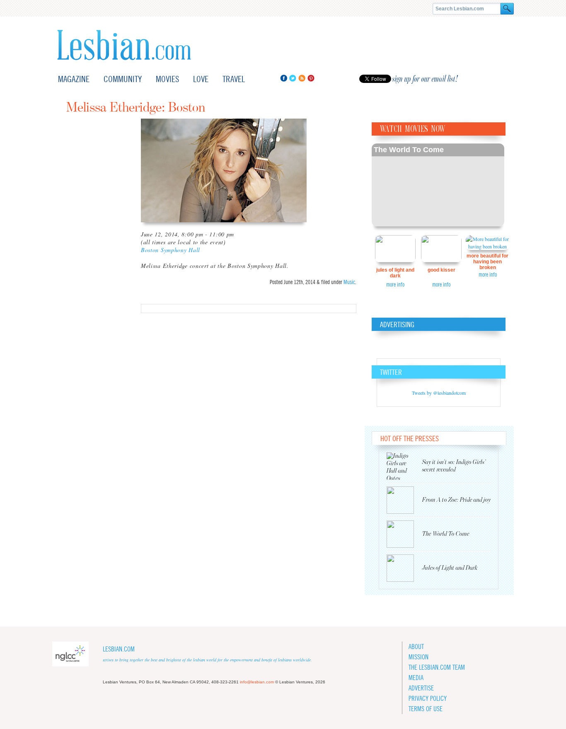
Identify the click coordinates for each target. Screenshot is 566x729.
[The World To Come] (404, 534)
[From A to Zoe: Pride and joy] (404, 500)
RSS (301, 78)
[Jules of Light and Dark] (404, 568)
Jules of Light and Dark (395, 273)
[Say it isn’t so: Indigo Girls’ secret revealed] (404, 466)
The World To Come (409, 150)
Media (416, 678)
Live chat (498, 79)
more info (395, 284)
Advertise (421, 688)
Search (507, 9)
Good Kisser (441, 270)
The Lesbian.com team (437, 667)
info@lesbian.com (257, 682)
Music (349, 282)
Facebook (283, 78)
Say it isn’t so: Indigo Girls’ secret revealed (454, 466)
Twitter (292, 78)
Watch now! (438, 184)
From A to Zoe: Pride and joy (456, 499)
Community (123, 79)
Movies (167, 79)
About (416, 647)
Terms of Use (426, 709)
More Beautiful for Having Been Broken (487, 261)
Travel (234, 79)
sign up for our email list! (425, 79)
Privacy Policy (428, 698)
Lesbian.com (124, 45)
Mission (418, 657)
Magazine (73, 79)
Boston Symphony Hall (170, 250)
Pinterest (310, 78)
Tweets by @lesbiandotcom (439, 392)
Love (200, 79)
